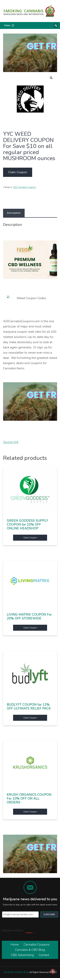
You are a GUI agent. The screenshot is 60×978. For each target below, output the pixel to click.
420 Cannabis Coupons (24, 187)
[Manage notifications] (52, 971)
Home (14, 944)
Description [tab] (14, 213)
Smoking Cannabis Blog (16, 972)
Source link (10, 442)
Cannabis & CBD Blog (30, 950)
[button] (51, 78)
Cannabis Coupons (37, 944)
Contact (44, 955)
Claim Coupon (17, 172)
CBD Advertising (22, 955)
